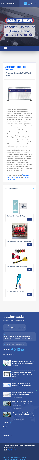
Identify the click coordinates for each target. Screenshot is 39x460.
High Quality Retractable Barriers (17, 266)
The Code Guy (12, 450)
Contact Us (6, 457)
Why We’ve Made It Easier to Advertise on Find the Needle (21, 384)
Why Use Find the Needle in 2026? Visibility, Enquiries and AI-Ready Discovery (23, 363)
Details (29, 219)
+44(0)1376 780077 (17, 344)
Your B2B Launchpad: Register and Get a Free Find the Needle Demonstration (22, 404)
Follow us (6, 435)
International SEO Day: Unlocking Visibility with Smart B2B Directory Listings (23, 415)
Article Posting (15, 457)
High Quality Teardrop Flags (16, 291)
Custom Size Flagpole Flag (16, 216)
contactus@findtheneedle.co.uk (14, 328)
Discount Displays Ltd (19, 27)
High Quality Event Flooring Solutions (19, 241)
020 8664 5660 (20, 31)
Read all (5, 422)
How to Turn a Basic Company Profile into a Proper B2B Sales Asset (22, 374)
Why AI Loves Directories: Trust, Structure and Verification (22, 394)
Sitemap (24, 457)
